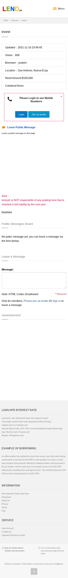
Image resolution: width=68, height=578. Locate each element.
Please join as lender (36, 301)
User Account (8, 528)
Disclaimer (6, 497)
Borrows (15, 20)
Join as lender (39, 114)
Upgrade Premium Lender (13, 535)
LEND (5, 20)
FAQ (3, 511)
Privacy (5, 504)
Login (21, 114)
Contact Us (7, 532)
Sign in (56, 301)
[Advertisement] (34, 164)
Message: (8, 269)
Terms (4, 507)
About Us (6, 500)
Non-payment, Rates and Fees (15, 494)
